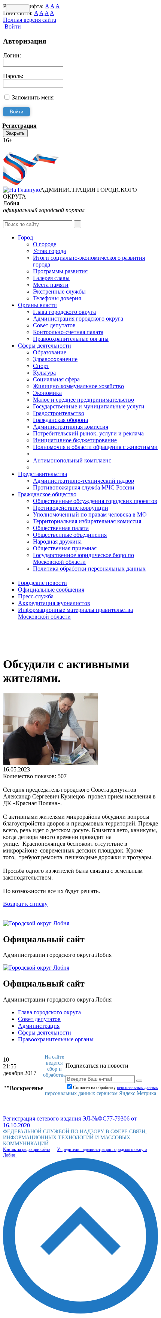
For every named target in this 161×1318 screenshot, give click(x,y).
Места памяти (51, 285)
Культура (44, 372)
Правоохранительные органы (71, 339)
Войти (12, 26)
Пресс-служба (36, 596)
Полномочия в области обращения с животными (95, 447)
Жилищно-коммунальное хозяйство (78, 386)
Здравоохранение (55, 359)
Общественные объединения (70, 535)
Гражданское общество (47, 494)
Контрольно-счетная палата (68, 332)
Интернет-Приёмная (29, 147)
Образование (49, 352)
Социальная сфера (56, 379)
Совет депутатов (54, 325)
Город (25, 237)
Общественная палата (61, 528)
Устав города (49, 251)
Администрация (39, 1026)
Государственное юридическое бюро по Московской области (83, 558)
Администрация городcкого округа (78, 318)
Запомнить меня (33, 97)
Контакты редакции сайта (26, 1149)
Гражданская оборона (60, 420)
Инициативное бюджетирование (75, 440)
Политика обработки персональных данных (89, 568)
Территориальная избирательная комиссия (87, 521)
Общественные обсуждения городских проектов (95, 501)
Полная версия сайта (29, 20)
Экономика (47, 393)
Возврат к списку (25, 904)
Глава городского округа (64, 312)
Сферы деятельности (44, 345)
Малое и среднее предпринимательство (83, 399)
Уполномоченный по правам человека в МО (90, 514)
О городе (44, 244)
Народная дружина (57, 541)
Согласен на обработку (115, 1087)
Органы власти (37, 305)
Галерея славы (51, 278)
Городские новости (42, 583)
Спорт (41, 366)
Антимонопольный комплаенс (72, 460)
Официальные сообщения (51, 589)
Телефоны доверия (57, 298)
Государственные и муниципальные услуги (89, 406)
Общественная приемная (65, 548)
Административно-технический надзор (83, 480)
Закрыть (15, 133)
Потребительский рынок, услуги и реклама (88, 433)
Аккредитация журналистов (54, 603)
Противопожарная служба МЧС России (83, 487)
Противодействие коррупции (70, 508)
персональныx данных (137, 1087)
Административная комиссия (70, 426)
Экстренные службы (59, 291)
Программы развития (60, 271)
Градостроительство (58, 413)
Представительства (42, 474)
